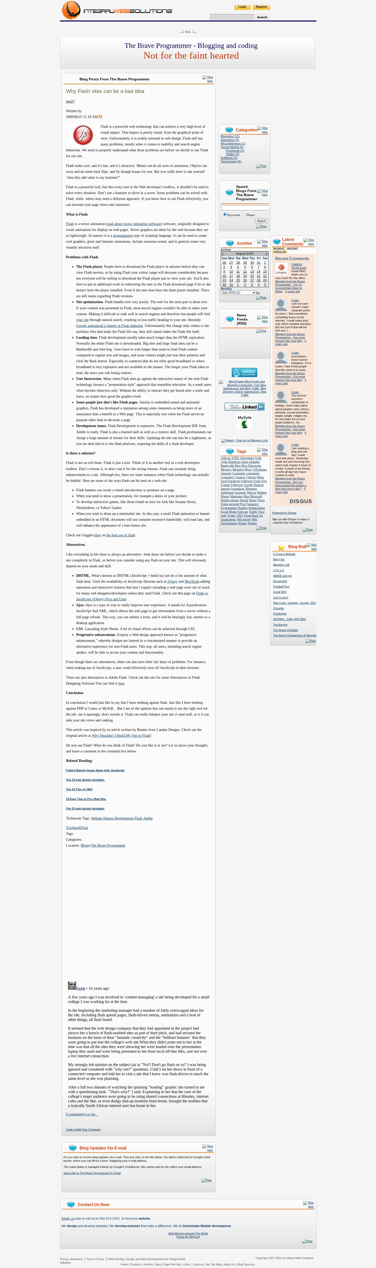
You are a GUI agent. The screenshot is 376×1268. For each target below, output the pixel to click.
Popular (279, 252)
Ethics (260, 477)
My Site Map (214, 1264)
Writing (252, 523)
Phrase (251, 215)
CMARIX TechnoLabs (299, 266)
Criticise (251, 477)
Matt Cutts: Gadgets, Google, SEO (294, 602)
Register (261, 6)
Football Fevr (281, 586)
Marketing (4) (230, 140)
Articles (148, 1264)
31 (258, 262)
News (261, 500)
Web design (244, 519)
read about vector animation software (134, 224)
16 (224, 276)
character (226, 473)
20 (252, 276)
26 (224, 262)
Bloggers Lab (281, 564)
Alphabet (254, 462)
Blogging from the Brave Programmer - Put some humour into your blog (290, 337)
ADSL (235, 458)
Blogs (85, 845)
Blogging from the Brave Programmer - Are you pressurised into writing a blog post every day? (290, 483)
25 (238, 280)
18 (238, 276)
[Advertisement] (293, 150)
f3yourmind (280, 581)
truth (223, 515)
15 (265, 271)
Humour (258, 485)
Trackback (73, 828)
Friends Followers (232, 485)
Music (253, 500)
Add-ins (226, 458)
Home (124, 1264)
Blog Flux (279, 559)
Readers (243, 508)
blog (97, 535)
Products (136, 1264)
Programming (229, 508)
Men (246, 496)
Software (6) (229, 158)
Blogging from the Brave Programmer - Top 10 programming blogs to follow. (290, 286)
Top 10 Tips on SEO (79, 789)
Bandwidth (227, 465)
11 (238, 271)
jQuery (173, 581)
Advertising (247, 458)
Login (242, 6)
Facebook (234, 481)
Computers (227, 477)
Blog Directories (251, 465)
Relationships (257, 508)
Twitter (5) (232, 154)
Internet (225, 489)
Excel (224, 481)
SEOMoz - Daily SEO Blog (289, 619)
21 (258, 276)
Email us (68, 1218)
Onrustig (278, 608)
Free (264, 481)
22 (265, 276)
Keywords (233, 215)
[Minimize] (208, 81)
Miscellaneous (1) (233, 143)
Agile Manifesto (230, 462)
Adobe (148, 818)
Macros (251, 492)
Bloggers (226, 469)
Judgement (227, 492)
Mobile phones (230, 500)
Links (186, 1264)
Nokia (224, 504)
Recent (292, 248)
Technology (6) (231, 161)
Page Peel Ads (172, 1264)
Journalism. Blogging (244, 489)
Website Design (102, 818)
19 (245, 276)
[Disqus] (138, 912)
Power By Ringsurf (188, 1236)
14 (258, 271)
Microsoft (256, 496)
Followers (247, 481)
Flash (70, 224)
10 (231, 271)
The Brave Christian (285, 630)
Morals (244, 500)
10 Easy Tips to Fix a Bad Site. (86, 799)
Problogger (280, 613)
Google (248, 485)
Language (240, 492)
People (278, 248)
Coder (295, 300)
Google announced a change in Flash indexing (109, 326)
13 (252, 271)
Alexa (244, 462)
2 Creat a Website (284, 554)
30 (252, 262)
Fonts (257, 481)
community (253, 473)
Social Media (229, 512)
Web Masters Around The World (188, 1233)
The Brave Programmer (108, 845)
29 (245, 262)
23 (224, 280)
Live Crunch (280, 597)
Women (242, 523)
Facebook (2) (235, 151)
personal (234, 504)
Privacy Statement (71, 1259)
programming (123, 235)
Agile (258, 458)
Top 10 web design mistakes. (85, 779)
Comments (238, 473)
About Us (229, 1264)
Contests (240, 477)
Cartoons (198, 1264)
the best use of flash (120, 535)
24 (231, 280)
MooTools (192, 581)
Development (124, 818)
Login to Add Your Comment (83, 1129)
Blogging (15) (230, 136)
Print (84, 828)
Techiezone (280, 624)
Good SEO (280, 591)
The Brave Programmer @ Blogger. (295, 635)
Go (258, 292)
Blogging (238, 469)
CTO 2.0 (278, 570)
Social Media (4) (232, 147)
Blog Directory (246, 1264)
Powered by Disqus (284, 512)
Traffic (253, 512)
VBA (239, 515)
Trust (261, 512)
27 (231, 262)
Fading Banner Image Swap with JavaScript (95, 770)
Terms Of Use (95, 1259)
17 (231, 276)
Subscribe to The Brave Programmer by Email (91, 1173)
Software (242, 512)
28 (238, 262)
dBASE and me (282, 575)
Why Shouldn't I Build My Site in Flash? (121, 735)
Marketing (236, 496)
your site (82, 320)
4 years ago (292, 291)
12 (245, 271)
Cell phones (259, 469)
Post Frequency (249, 504)
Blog (187, 31)
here (121, 683)
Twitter (231, 515)
